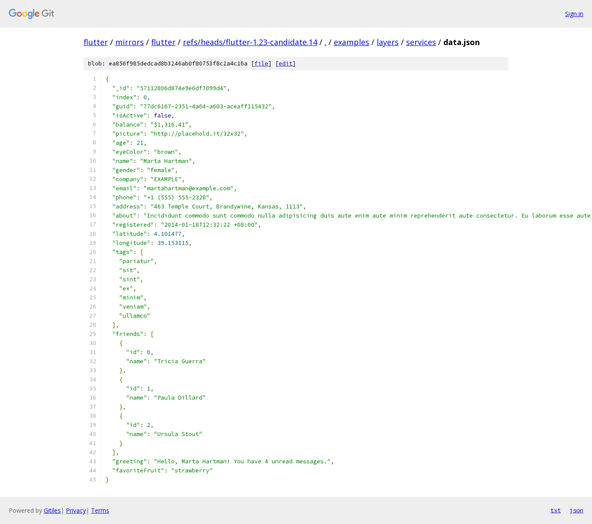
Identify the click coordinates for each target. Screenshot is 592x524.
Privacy (76, 510)
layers (388, 42)
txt (555, 510)
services (421, 42)
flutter (96, 42)
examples (351, 42)
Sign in (574, 14)
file (261, 63)
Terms (100, 510)
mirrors (129, 42)
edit (286, 63)
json (576, 510)
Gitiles (52, 510)
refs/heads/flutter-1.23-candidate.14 (250, 42)
